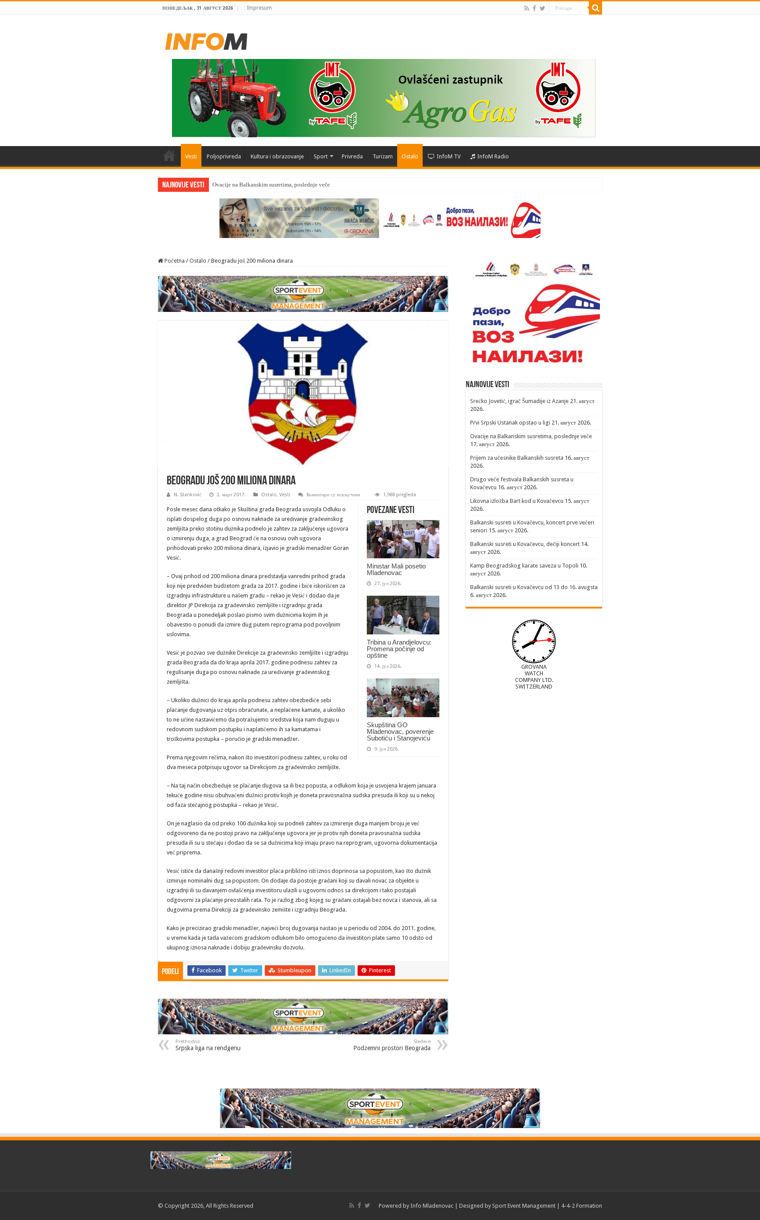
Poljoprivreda (224, 156)
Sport (321, 156)
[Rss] (526, 8)
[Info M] (206, 39)
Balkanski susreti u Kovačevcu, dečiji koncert (525, 544)
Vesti (191, 156)
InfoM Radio (493, 156)
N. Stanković (187, 495)
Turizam (383, 156)
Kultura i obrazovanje (277, 156)
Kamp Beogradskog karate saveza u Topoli (524, 565)
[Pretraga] (595, 8)
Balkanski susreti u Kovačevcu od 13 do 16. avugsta (534, 587)
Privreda (352, 156)
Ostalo (410, 156)
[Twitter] (542, 8)
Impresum (259, 8)
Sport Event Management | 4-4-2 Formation (547, 1205)
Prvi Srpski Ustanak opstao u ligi (510, 422)
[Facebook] (534, 8)
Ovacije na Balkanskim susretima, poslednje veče (271, 184)
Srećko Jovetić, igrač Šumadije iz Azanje (519, 401)
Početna (169, 155)
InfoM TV (448, 156)
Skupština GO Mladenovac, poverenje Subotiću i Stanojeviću (400, 731)
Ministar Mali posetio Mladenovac (396, 569)
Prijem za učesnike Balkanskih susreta (516, 457)
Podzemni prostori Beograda (392, 1045)
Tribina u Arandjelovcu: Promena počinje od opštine (399, 648)
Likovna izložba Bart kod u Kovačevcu (516, 501)
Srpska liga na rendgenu (208, 1045)
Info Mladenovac (431, 1205)
